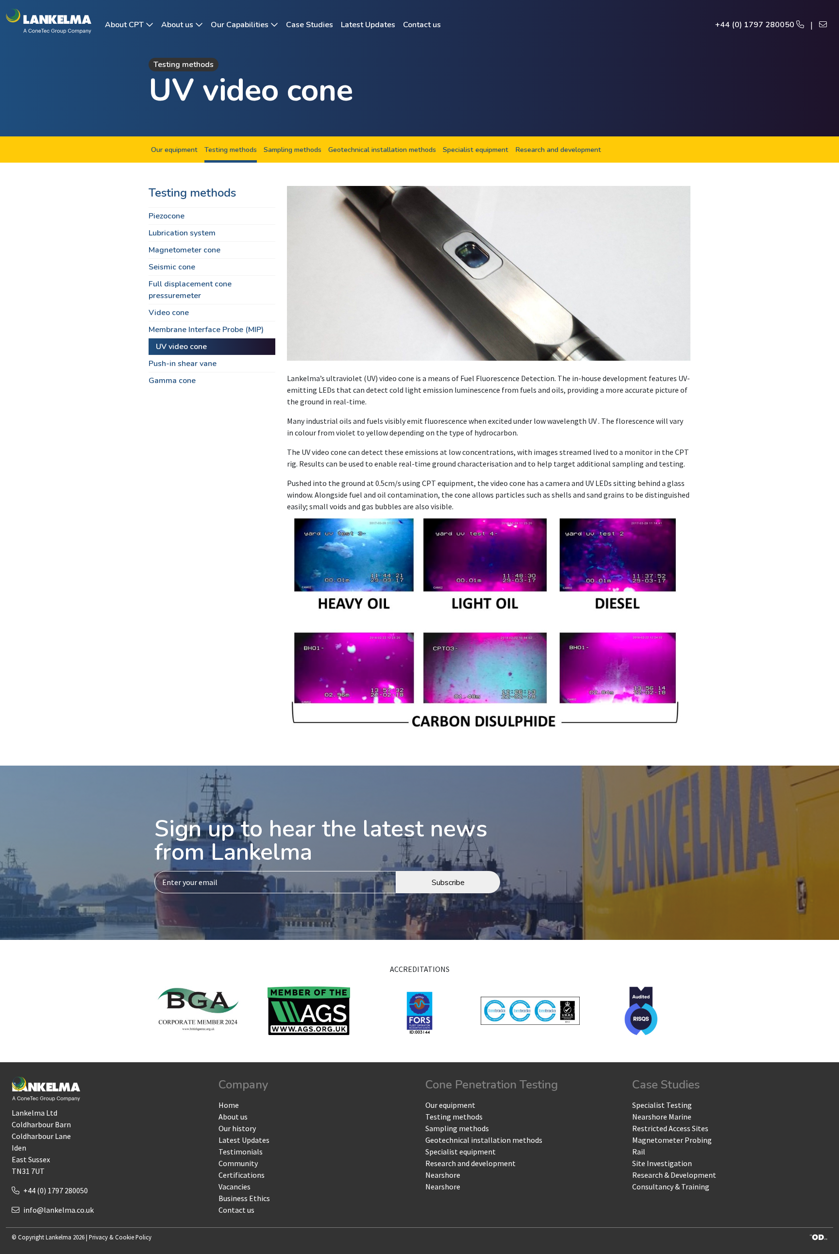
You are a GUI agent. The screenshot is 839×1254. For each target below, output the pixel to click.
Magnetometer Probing (672, 1140)
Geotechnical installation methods (382, 149)
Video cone (169, 312)
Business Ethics (244, 1198)
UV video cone (181, 346)
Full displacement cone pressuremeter (190, 290)
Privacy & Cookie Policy (120, 1237)
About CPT (125, 24)
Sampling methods (292, 149)
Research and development (558, 149)
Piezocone (167, 216)
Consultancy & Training (670, 1186)
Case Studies (309, 24)
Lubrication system (182, 233)
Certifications (241, 1175)
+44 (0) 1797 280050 (755, 24)
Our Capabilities (240, 24)
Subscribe (448, 882)
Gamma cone (172, 380)
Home (228, 1105)
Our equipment (174, 149)
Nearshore (442, 1175)
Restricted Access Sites (670, 1128)
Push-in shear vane (183, 363)
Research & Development (674, 1175)
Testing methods (230, 149)
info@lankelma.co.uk (58, 1210)
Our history (237, 1128)
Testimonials (240, 1151)
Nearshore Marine (661, 1116)
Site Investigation (662, 1163)
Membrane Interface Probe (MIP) (206, 329)
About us (178, 24)
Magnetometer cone (184, 250)
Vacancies (234, 1186)
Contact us (422, 24)
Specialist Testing (662, 1105)
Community (238, 1163)
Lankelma (58, 1237)
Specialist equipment (475, 149)
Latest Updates (368, 24)
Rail (638, 1151)
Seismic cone (172, 267)
